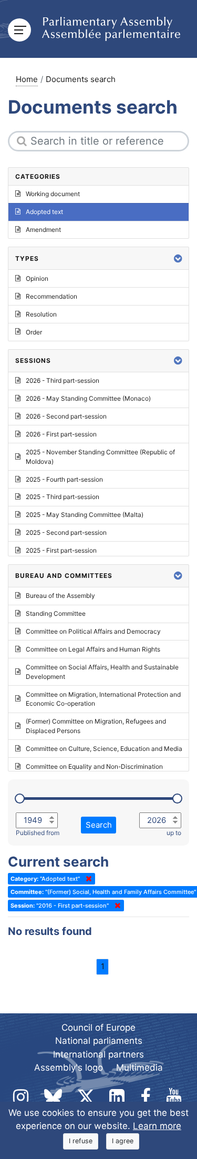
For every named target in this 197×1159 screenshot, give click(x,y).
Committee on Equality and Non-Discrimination (94, 766)
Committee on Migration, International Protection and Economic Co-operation (103, 699)
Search (99, 825)
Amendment (43, 229)
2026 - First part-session (61, 434)
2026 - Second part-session (66, 416)
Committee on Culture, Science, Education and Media (104, 749)
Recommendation (51, 296)
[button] (178, 258)
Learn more (157, 1126)
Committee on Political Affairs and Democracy (93, 631)
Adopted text (44, 212)
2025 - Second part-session (66, 532)
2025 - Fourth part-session (64, 479)
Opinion (37, 278)
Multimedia (139, 1067)
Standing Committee (56, 613)
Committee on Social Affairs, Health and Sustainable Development (102, 671)
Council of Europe (98, 1027)
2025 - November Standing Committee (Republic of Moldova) (100, 456)
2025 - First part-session (61, 550)
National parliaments (98, 1040)
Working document (53, 194)
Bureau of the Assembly (60, 595)
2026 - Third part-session (62, 380)
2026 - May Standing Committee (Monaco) (88, 398)
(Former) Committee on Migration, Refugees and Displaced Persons (96, 726)
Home (27, 79)
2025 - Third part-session (62, 497)
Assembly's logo (68, 1067)
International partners (98, 1054)
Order (34, 332)
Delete (86, 878)
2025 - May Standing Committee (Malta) (84, 514)
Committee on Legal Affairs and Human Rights (93, 649)
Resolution (41, 314)
